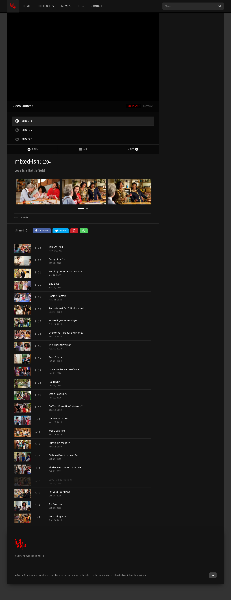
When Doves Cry (58, 394)
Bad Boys (54, 283)
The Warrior (55, 504)
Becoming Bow (57, 516)
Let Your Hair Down (60, 492)
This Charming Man (60, 345)
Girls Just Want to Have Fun (64, 455)
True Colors (55, 357)
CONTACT (96, 6)
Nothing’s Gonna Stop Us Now (65, 271)
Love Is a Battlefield (60, 479)
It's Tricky (54, 381)
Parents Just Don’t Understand (66, 308)
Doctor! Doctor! (57, 296)
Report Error (133, 106)
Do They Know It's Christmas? (65, 406)
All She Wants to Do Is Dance (65, 467)
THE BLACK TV (46, 6)
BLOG (81, 6)
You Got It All (56, 247)
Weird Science (57, 430)
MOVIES (66, 6)
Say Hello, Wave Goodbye (63, 320)
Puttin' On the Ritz (59, 443)
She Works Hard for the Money (66, 332)
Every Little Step (58, 259)
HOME (26, 6)
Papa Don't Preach (59, 418)
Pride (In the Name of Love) (64, 369)
